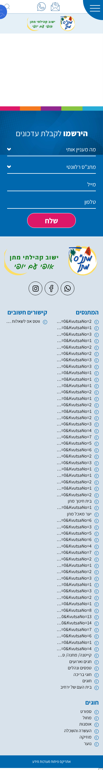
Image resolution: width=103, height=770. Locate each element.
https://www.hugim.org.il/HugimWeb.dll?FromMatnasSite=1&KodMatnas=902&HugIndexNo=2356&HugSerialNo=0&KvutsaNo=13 (74, 616)
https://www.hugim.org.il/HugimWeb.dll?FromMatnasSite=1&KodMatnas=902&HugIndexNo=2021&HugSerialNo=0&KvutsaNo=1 (74, 469)
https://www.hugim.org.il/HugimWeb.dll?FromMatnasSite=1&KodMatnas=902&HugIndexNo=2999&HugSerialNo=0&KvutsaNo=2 (74, 571)
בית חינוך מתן (80, 501)
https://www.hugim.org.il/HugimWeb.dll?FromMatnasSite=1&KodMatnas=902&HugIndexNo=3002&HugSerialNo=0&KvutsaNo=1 (74, 385)
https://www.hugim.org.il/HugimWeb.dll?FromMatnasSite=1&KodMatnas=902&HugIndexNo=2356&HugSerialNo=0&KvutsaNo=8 (74, 610)
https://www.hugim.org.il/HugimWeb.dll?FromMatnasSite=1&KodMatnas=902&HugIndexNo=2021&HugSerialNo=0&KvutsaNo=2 (74, 456)
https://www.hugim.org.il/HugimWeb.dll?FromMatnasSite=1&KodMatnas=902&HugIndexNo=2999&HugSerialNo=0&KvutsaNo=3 (74, 578)
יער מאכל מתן (79, 514)
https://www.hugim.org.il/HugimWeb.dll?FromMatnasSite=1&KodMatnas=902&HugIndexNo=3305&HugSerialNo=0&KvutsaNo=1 (74, 398)
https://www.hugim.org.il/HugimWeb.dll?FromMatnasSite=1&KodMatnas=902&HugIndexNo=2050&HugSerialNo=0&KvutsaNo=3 (74, 360)
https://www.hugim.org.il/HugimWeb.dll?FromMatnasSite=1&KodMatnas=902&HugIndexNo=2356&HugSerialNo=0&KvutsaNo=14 (74, 623)
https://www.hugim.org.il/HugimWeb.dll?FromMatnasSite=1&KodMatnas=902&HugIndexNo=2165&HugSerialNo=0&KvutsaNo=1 (74, 642)
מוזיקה (86, 737)
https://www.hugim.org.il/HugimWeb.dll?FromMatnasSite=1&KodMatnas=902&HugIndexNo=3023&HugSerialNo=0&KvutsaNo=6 (74, 520)
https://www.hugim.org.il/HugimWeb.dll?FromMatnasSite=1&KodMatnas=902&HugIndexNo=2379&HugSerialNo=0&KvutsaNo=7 (74, 437)
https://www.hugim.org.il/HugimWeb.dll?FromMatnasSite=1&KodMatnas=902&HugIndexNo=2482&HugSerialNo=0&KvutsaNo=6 (74, 636)
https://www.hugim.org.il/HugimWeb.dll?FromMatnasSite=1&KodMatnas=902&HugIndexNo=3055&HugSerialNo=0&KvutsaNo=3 (74, 366)
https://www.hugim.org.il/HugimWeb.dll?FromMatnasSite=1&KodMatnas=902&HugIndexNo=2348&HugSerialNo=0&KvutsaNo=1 (74, 507)
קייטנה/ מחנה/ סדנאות (74, 655)
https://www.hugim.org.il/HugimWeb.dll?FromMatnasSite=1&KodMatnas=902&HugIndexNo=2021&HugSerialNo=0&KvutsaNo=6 (74, 450)
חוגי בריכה (83, 674)
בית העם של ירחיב (76, 687)
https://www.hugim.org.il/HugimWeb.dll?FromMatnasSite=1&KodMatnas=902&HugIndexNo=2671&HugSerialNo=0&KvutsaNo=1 (74, 488)
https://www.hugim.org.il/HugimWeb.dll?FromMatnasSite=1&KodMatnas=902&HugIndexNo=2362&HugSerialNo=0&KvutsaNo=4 (74, 546)
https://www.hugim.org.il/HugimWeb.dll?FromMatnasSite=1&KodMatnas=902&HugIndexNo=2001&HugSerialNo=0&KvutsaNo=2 (74, 405)
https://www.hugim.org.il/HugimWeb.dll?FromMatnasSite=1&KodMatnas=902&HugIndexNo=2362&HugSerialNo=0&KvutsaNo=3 (74, 527)
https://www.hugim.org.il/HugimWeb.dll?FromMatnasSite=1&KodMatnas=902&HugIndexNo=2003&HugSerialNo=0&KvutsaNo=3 (74, 334)
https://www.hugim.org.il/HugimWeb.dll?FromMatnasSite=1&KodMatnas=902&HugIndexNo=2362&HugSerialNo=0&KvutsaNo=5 (74, 533)
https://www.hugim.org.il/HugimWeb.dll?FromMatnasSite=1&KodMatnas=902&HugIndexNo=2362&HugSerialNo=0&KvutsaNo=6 (74, 539)
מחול (87, 718)
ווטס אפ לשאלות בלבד (22, 321)
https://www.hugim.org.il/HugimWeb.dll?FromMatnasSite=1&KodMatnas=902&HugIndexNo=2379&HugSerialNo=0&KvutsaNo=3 (74, 424)
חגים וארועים (80, 661)
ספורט (86, 711)
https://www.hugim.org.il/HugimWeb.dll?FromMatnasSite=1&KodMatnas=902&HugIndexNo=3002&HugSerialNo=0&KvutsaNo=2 (74, 392)
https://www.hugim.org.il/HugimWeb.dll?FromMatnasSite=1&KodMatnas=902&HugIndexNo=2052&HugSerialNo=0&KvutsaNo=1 (74, 475)
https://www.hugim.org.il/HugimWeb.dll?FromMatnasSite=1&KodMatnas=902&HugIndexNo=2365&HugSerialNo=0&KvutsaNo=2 (74, 597)
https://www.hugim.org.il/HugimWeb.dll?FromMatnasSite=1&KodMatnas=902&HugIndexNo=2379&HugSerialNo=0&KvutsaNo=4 (74, 430)
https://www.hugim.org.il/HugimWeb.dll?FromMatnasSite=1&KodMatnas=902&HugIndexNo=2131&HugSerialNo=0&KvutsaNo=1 (74, 379)
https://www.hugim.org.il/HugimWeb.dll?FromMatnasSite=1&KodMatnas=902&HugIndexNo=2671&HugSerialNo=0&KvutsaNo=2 (74, 495)
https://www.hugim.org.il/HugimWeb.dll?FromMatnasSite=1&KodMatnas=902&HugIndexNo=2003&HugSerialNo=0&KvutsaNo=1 (74, 340)
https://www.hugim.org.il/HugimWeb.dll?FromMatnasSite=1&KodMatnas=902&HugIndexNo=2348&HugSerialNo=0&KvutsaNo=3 (74, 591)
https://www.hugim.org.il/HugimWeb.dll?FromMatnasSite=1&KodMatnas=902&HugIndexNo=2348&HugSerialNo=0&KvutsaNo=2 (74, 418)
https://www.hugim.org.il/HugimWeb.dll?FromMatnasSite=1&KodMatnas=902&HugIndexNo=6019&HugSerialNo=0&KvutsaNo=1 (74, 373)
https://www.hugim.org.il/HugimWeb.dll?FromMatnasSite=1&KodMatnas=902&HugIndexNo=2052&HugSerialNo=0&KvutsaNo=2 (74, 482)
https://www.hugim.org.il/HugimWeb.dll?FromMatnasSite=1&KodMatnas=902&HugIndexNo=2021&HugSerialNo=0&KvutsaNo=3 (74, 463)
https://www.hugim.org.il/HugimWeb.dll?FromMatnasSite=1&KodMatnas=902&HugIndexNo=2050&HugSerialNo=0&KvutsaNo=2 (74, 353)
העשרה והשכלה (78, 731)
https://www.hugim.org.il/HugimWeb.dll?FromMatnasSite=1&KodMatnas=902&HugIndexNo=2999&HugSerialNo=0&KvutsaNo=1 (74, 584)
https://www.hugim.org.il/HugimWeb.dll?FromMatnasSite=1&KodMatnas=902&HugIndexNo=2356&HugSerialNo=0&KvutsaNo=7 (74, 629)
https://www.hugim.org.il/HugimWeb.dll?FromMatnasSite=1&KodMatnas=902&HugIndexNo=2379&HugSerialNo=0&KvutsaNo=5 (74, 443)
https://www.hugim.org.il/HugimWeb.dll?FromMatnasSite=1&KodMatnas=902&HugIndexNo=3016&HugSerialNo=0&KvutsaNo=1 (74, 411)
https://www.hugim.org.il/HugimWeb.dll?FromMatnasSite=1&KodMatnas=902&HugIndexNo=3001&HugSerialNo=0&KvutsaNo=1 (74, 565)
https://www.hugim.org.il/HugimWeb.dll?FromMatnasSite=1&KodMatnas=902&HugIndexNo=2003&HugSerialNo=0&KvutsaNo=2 (74, 347)
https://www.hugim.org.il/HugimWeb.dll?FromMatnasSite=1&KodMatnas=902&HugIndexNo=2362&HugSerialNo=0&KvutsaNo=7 (74, 552)
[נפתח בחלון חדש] (41, 6)
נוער (88, 743)
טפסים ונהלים (80, 668)
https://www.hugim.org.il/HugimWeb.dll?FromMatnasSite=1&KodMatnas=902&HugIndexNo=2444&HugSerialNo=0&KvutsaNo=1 (74, 604)
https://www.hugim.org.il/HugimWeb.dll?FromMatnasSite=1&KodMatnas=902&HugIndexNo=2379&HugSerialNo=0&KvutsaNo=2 (74, 321)
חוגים (87, 681)
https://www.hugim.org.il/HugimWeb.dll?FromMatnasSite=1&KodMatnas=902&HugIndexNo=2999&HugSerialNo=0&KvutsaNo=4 (74, 649)
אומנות (85, 724)
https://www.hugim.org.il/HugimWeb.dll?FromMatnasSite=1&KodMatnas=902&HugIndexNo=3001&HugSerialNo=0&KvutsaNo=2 (74, 559)
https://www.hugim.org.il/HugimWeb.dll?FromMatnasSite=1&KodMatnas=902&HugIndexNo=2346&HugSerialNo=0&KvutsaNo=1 (74, 328)
